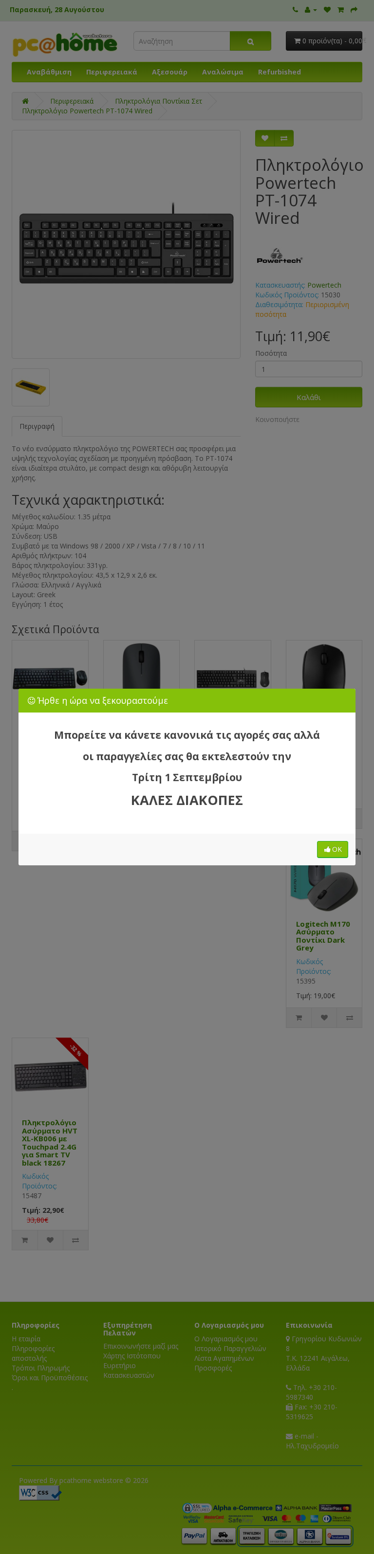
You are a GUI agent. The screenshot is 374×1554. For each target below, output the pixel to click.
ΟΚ (337, 849)
